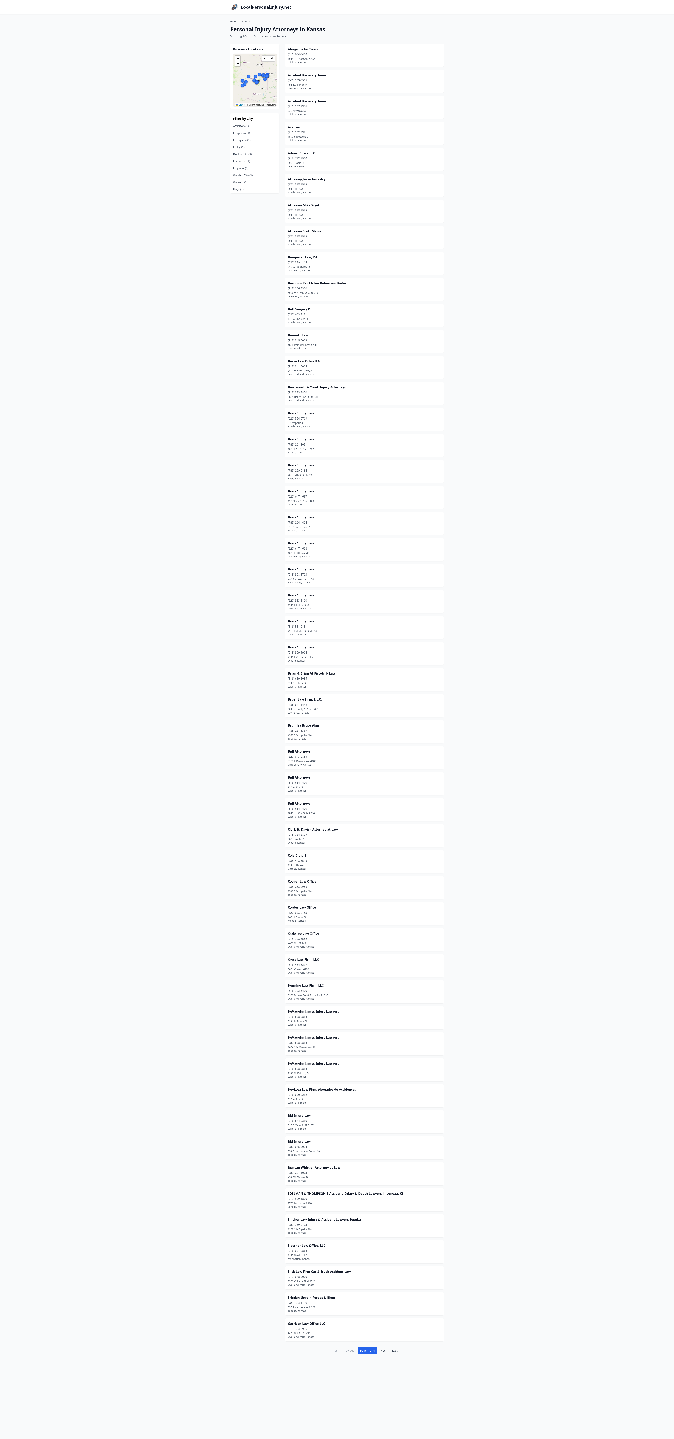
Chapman (241, 133)
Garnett (240, 182)
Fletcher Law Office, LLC (306, 1245)
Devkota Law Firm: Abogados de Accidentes (322, 1089)
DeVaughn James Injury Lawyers (313, 1011)
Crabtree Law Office (303, 933)
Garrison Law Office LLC (306, 1323)
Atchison (241, 126)
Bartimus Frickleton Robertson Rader (317, 283)
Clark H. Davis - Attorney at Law (313, 829)
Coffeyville (242, 140)
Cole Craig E (297, 855)
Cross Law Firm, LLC (303, 959)
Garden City (243, 175)
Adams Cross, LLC (301, 153)
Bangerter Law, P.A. (303, 257)
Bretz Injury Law (301, 413)
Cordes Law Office (302, 907)
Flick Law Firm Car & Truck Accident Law (319, 1271)
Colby (239, 147)
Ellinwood (241, 161)
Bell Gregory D (299, 309)
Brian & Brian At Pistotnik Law (311, 673)
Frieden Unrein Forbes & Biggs (312, 1297)
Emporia (240, 168)
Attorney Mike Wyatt (304, 205)
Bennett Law (298, 335)
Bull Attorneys (299, 751)
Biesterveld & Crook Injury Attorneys (317, 387)
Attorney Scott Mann (304, 231)
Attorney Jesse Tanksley (306, 179)
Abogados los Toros (303, 49)
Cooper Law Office (302, 881)
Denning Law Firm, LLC (306, 985)
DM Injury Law (299, 1115)
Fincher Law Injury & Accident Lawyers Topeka (324, 1219)
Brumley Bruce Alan (303, 725)
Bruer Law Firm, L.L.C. (305, 699)
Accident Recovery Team (307, 75)
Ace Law (294, 127)
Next (383, 1351)
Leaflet (241, 104)
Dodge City (242, 154)
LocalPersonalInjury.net (266, 7)
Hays (238, 189)
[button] (254, 80)
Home (233, 21)
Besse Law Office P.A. (304, 361)
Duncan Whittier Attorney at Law (314, 1167)
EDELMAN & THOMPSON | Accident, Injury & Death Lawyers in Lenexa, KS (346, 1193)
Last (395, 1351)
